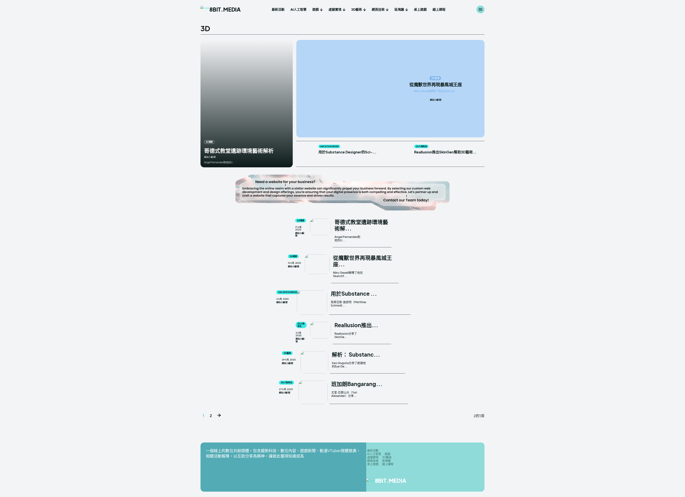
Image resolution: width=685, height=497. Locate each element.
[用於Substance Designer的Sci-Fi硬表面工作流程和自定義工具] (305, 154)
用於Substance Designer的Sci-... (347, 152)
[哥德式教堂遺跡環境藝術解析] (247, 103)
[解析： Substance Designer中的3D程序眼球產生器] (314, 362)
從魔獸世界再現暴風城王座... (362, 260)
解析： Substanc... (356, 354)
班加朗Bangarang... (356, 383)
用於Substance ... (354, 293)
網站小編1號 (210, 157)
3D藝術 (287, 353)
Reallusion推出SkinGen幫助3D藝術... (445, 152)
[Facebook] (453, 481)
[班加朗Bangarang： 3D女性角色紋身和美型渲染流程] (313, 392)
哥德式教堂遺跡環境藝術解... (361, 225)
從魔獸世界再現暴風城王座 (435, 84)
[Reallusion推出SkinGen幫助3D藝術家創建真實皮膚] (401, 154)
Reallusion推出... (356, 325)
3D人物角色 (421, 146)
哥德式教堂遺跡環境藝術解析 (239, 150)
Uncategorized (329, 146)
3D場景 (209, 142)
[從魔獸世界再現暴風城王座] (345, 88)
